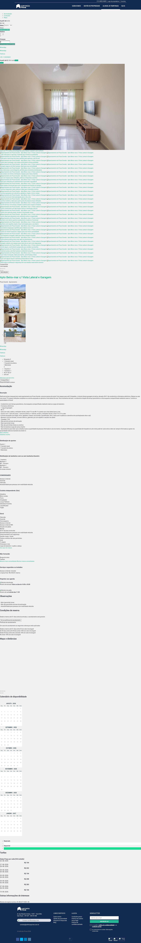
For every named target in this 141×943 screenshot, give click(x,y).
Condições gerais (77, 916)
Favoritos (123, 1)
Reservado (7, 841)
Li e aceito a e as (104, 925)
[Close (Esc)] (1, 268)
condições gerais (96, 926)
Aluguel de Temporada (111, 6)
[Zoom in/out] (4, 268)
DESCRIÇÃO (4, 272)
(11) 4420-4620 (101, 1)
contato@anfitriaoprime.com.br (29, 924)
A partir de (3, 21)
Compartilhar (5, 380)
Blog (123, 6)
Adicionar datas (5, 30)
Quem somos (76, 6)
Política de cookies (77, 918)
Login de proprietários (113, 1)
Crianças (2, 39)
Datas (2, 25)
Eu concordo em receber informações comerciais (102, 930)
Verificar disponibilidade (7, 44)
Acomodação (8, 14)
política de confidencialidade (106, 925)
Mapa (5, 17)
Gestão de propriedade (92, 6)
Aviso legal (75, 920)
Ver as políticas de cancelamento (11, 620)
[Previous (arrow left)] (1, 270)
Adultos (2, 31)
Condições (7, 15)
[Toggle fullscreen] (2, 268)
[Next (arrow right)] (2, 270)
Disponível (7, 846)
